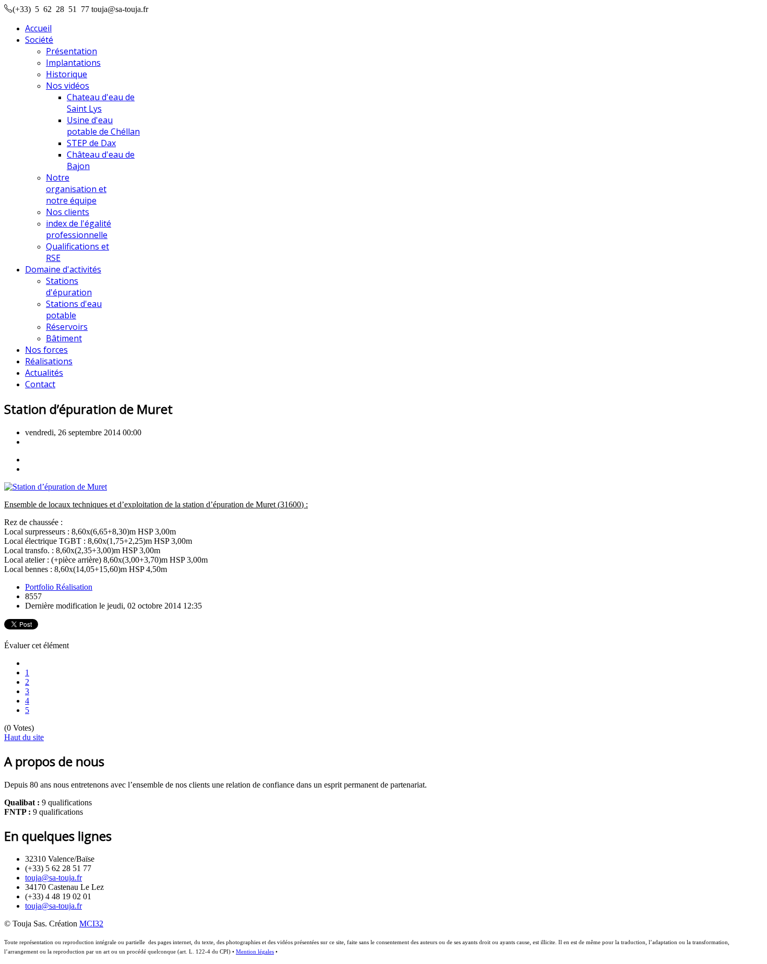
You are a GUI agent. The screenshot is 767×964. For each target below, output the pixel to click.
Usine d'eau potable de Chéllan (103, 125)
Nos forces (46, 349)
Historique (66, 74)
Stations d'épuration (69, 286)
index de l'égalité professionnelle (78, 229)
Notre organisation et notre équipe (76, 189)
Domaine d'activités (63, 269)
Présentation (71, 51)
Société (39, 39)
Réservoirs (67, 326)
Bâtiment (64, 338)
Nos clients (67, 212)
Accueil (38, 28)
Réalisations (49, 361)
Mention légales (255, 952)
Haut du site (24, 737)
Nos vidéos (67, 85)
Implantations (73, 62)
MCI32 (91, 923)
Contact (40, 384)
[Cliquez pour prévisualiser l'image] (55, 486)
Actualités (44, 372)
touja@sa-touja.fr (53, 877)
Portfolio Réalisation (58, 586)
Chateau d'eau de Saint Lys (101, 102)
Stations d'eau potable (74, 309)
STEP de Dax (91, 143)
